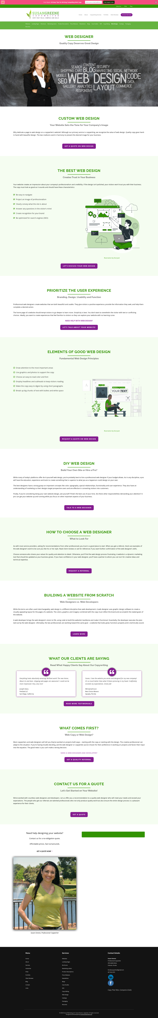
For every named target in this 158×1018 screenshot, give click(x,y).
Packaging (128, 24)
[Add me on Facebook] (111, 983)
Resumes (28, 26)
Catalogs (121, 24)
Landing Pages (35, 24)
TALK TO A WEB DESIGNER (79, 508)
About (86, 15)
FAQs (125, 6)
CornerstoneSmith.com (86, 1014)
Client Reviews (114, 15)
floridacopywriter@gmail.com (116, 970)
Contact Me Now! (126, 15)
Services (28, 965)
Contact (28, 985)
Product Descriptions (63, 24)
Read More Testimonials (79, 703)
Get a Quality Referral (79, 759)
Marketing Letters (52, 24)
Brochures (43, 24)
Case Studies (95, 24)
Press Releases (74, 24)
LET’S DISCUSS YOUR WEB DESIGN (79, 266)
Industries (118, 6)
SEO (101, 24)
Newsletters (83, 24)
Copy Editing (106, 24)
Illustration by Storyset (112, 258)
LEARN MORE (79, 634)
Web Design (114, 24)
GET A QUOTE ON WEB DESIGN (79, 146)
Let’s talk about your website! (79, 327)
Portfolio (106, 15)
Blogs (88, 24)
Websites (28, 24)
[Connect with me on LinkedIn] (111, 977)
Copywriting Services (95, 15)
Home (80, 15)
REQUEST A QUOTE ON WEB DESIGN (79, 439)
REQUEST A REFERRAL (79, 571)
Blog (131, 6)
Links (27, 988)
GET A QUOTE (79, 814)
